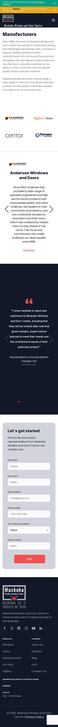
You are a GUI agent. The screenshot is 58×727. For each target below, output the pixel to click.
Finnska (16, 9)
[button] (6, 209)
